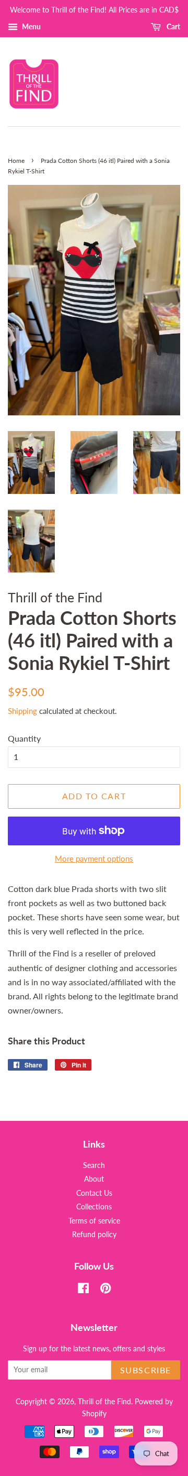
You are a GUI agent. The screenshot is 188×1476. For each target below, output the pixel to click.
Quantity (24, 738)
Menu (30, 26)
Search (94, 1165)
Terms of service (94, 1221)
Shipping (22, 710)
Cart (172, 26)
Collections (94, 1207)
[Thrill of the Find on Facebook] (83, 1290)
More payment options (94, 858)
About (94, 1179)
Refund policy (94, 1234)
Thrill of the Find (104, 1401)
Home (16, 160)
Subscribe (145, 1370)
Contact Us (94, 1193)
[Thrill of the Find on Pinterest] (105, 1290)
